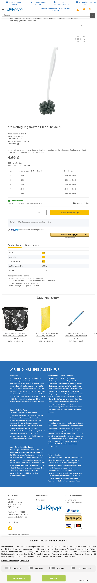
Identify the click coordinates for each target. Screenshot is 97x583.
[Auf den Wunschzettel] (84, 39)
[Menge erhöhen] (43, 212)
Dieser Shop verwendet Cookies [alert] (48, 540)
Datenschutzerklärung (10, 561)
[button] (78, 9)
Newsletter (40, 500)
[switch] (8, 568)
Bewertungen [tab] (32, 245)
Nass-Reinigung (23, 141)
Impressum (24, 561)
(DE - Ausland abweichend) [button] (33, 203)
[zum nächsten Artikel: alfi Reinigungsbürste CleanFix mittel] (86, 25)
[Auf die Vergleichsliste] (78, 39)
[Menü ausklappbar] (3, 8)
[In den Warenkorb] (10, 33)
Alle (43, 252)
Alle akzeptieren (19, 578)
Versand (27, 165)
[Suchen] (92, 15)
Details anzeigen (83, 580)
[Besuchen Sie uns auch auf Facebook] (10, 528)
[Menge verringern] (10, 212)
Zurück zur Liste (15, 18)
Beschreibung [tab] (15, 245)
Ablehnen (53, 578)
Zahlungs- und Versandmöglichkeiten (73, 501)
